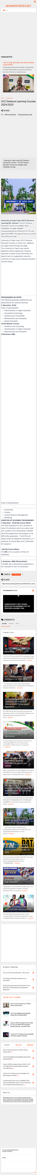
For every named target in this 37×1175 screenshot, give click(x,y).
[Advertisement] (18, 34)
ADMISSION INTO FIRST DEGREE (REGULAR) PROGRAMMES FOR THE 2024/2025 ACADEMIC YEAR (17, 606)
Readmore (29, 660)
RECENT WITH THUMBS (12, 997)
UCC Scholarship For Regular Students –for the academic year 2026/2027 (17, 879)
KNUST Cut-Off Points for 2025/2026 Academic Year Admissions (16, 733)
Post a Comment (5, 626)
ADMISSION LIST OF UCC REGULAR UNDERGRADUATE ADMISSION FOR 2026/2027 (17, 820)
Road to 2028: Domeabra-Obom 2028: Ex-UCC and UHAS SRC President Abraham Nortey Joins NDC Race (21, 1024)
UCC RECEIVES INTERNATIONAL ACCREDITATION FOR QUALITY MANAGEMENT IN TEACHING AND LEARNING (18, 788)
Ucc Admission (9, 98)
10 (6, 903)
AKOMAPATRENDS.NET (18, 5)
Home (2, 98)
